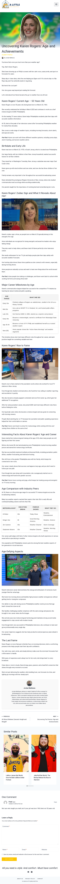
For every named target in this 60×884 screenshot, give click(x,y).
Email (24, 849)
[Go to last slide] (6, 759)
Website (44, 849)
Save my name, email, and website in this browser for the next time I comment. (26, 854)
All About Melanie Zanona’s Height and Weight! (14, 719)
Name (4, 849)
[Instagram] (31, 871)
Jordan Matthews (10, 57)
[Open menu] (56, 4)
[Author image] (3, 58)
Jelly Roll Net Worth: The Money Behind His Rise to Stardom (42, 778)
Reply (55, 802)
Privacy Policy (30, 878)
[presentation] (16, 753)
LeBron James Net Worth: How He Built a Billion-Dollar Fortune (15, 778)
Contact (40, 878)
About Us (20, 878)
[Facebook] (28, 871)
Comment (6, 826)
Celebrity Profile (7, 54)
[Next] (54, 759)
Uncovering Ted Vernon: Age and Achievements (47, 719)
